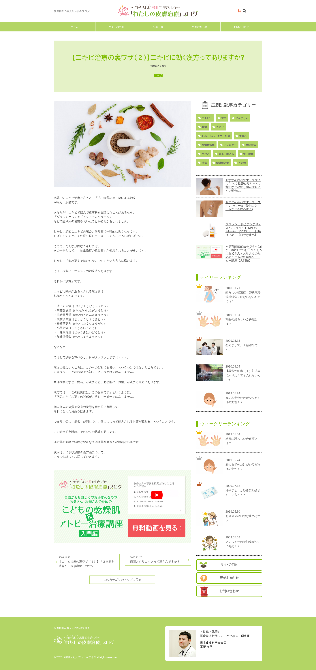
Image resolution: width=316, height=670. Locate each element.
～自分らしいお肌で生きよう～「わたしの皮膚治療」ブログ (158, 10)
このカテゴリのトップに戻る (122, 579)
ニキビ (220, 127)
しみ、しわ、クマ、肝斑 (216, 136)
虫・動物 (248, 153)
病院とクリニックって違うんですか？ (155, 559)
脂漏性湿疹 (208, 144)
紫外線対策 (222, 162)
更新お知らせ (199, 26)
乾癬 (204, 127)
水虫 (223, 118)
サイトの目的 (116, 26)
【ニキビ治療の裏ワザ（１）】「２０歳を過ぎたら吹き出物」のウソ (86, 561)
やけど (206, 153)
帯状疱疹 (251, 144)
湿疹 (204, 162)
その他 (242, 162)
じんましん (242, 118)
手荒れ (243, 136)
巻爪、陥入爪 (226, 153)
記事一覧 (158, 26)
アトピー (207, 118)
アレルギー (230, 144)
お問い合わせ (241, 26)
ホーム (74, 26)
